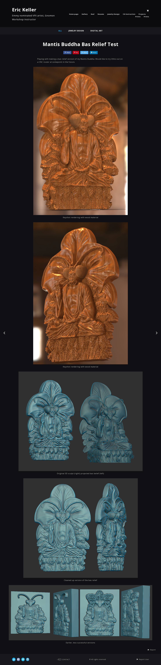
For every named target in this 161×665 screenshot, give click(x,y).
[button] (151, 650)
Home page (73, 14)
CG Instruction (129, 14)
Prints (138, 17)
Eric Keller (24, 9)
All (60, 31)
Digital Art (96, 31)
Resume (101, 14)
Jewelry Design (113, 14)
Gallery (85, 14)
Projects (142, 14)
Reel (92, 14)
